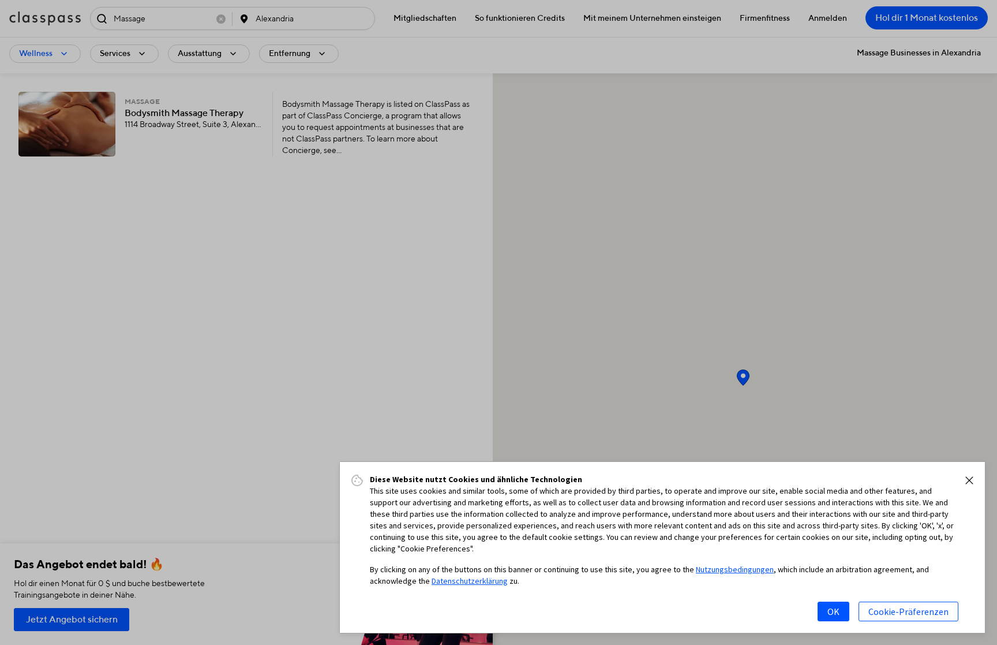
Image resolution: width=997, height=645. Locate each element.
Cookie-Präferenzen (908, 611)
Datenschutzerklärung (470, 581)
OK (833, 611)
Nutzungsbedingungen (735, 569)
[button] (969, 480)
